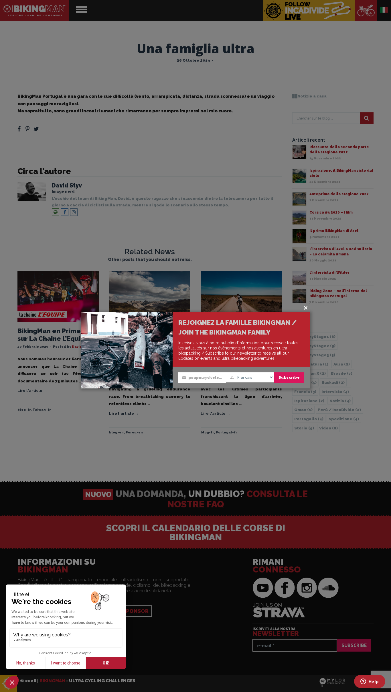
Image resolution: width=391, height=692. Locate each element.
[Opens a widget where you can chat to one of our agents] (369, 682)
